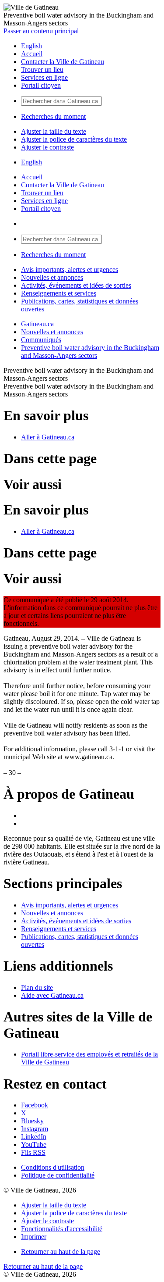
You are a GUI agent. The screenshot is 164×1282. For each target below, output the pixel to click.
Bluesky (32, 1121)
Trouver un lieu (42, 69)
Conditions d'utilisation (52, 1167)
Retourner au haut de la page (60, 1251)
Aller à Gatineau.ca (47, 437)
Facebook (34, 1105)
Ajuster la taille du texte (53, 131)
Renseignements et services (58, 293)
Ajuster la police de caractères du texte (74, 139)
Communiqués (41, 339)
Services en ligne (44, 77)
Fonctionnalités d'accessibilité (61, 1228)
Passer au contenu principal (41, 31)
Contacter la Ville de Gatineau (62, 61)
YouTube (33, 1144)
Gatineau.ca (37, 324)
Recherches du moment (53, 116)
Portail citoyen (41, 85)
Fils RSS (33, 1152)
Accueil (31, 53)
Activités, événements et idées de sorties (76, 285)
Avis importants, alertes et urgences (69, 269)
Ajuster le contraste (47, 147)
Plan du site (37, 987)
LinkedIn (33, 1136)
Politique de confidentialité (57, 1175)
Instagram (34, 1128)
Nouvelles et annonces (52, 277)
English (31, 46)
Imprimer (33, 1236)
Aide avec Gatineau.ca (52, 995)
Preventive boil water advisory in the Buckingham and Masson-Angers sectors (90, 351)
